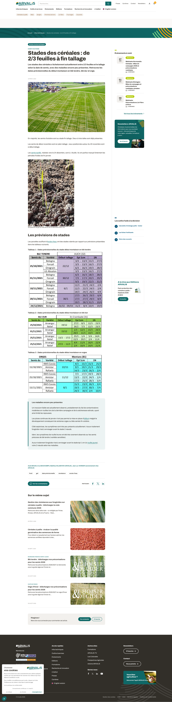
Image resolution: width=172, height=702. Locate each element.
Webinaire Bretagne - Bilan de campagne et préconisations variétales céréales (133, 85)
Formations (56, 664)
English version (59, 683)
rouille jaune (92, 443)
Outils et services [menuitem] (36, 9)
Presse (54, 676)
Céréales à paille (22, 14)
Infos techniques (57, 649)
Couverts (79, 14)
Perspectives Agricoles (96, 660)
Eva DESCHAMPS (43, 466)
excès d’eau (52, 242)
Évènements (56, 657)
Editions (55, 661)
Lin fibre (61, 14)
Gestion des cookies (109, 697)
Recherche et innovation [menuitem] (83, 9)
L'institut (55, 672)
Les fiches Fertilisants (126, 232)
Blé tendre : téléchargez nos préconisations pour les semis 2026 (46, 560)
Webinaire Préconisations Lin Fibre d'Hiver (135, 102)
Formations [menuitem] (68, 9)
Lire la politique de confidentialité (13, 685)
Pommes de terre (50, 14)
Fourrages (70, 14)
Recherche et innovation (60, 668)
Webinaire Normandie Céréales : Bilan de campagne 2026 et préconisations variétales (134, 66)
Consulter (123, 299)
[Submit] (108, 4)
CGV (123, 697)
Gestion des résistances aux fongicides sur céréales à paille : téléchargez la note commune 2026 (46, 505)
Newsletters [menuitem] (141, 3)
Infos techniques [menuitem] (22, 9)
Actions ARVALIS (94, 664)
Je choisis (23, 692)
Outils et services (58, 653)
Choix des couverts (125, 239)
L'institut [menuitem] (97, 9)
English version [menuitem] (110, 9)
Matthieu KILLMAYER (57, 466)
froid (30, 473)
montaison (62, 473)
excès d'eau (73, 473)
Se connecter (84, 619)
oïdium (86, 419)
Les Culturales (93, 656)
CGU (118, 697)
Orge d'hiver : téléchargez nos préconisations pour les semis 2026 (47, 588)
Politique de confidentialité (148, 697)
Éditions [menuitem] (59, 9)
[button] (4, 698)
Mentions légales (132, 697)
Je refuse (9, 692)
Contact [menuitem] (133, 3)
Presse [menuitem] (118, 3)
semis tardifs (36, 153)
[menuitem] (149, 3)
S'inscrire (97, 619)
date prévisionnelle (48, 473)
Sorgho (39, 14)
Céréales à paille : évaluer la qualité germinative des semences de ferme (43, 531)
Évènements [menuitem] (49, 9)
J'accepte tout (37, 692)
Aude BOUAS (32, 466)
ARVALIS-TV (92, 653)
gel (37, 473)
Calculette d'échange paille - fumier (130, 226)
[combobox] (74, 4)
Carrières (55, 679)
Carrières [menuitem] (125, 3)
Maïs (32, 14)
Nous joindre (131, 664)
